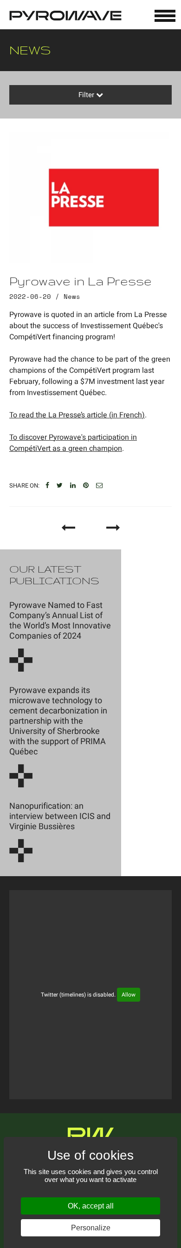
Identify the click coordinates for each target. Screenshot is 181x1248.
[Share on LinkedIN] (72, 485)
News (72, 296)
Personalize (90, 1228)
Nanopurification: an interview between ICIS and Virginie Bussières (59, 816)
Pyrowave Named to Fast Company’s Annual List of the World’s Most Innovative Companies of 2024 (60, 620)
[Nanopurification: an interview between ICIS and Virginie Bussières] (20, 850)
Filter (87, 95)
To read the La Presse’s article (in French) (77, 415)
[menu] (165, 16)
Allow (129, 994)
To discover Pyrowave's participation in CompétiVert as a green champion (73, 443)
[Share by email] (99, 485)
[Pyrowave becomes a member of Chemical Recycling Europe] (113, 528)
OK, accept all (91, 1206)
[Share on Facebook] (47, 485)
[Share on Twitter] (59, 485)
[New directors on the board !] (68, 528)
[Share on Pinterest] (85, 485)
